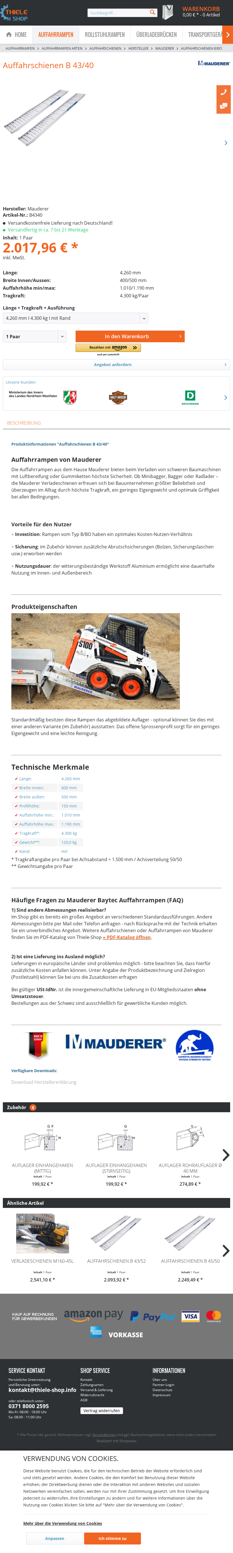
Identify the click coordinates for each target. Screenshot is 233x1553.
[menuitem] (122, 13)
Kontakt (86, 1379)
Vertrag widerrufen (102, 1410)
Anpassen (54, 1538)
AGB (84, 1400)
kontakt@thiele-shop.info (42, 1390)
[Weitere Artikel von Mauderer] (214, 71)
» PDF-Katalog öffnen (127, 937)
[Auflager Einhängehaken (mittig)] (43, 1138)
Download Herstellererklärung (43, 1082)
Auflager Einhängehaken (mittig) (42, 1168)
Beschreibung (24, 423)
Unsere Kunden (21, 382)
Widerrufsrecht (92, 1395)
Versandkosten (104, 1434)
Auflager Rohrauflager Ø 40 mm (190, 1168)
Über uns (160, 1379)
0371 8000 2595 (29, 1406)
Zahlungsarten (91, 1384)
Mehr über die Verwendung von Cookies (62, 1523)
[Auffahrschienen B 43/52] (116, 1233)
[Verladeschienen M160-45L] (43, 1233)
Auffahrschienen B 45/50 (190, 1261)
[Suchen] (152, 12)
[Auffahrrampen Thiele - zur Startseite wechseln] (14, 13)
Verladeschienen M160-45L (42, 1261)
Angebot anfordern (113, 364)
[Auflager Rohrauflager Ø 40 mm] (190, 1138)
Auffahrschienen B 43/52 (116, 1261)
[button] (108, 350)
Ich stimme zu (112, 1538)
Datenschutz (162, 1389)
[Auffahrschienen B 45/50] (190, 1233)
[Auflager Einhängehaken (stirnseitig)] (116, 1138)
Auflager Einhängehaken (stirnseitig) (116, 1168)
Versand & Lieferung (96, 1389)
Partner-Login (163, 1384)
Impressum (161, 1395)
